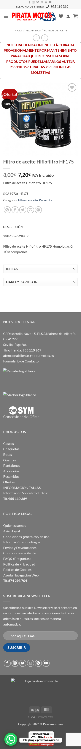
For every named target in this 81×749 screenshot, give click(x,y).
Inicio (18, 30)
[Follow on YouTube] (50, 2)
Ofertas (9, 482)
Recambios (33, 30)
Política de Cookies (17, 569)
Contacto (45, 717)
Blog (31, 717)
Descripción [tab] (13, 227)
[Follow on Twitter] (37, 2)
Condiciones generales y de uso (26, 537)
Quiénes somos (14, 525)
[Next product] (36, 37)
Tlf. (15, 498)
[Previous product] (44, 37)
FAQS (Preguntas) (17, 558)
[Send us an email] (42, 2)
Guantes (9, 460)
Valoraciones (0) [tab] (16, 235)
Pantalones (11, 465)
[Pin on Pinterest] (38, 209)
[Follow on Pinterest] (46, 2)
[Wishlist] (61, 16)
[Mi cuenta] (68, 16)
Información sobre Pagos (21, 542)
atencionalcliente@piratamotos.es (28, 355)
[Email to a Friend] (30, 209)
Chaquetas (11, 449)
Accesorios (11, 471)
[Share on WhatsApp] (7, 209)
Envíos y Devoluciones (20, 548)
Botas (7, 454)
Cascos (8, 443)
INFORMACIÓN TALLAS (22, 487)
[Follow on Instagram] (33, 2)
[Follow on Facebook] (29, 2)
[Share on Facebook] (15, 209)
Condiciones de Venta (19, 553)
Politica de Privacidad (19, 564)
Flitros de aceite (55, 30)
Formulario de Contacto (21, 361)
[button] (5, 16)
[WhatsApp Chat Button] (10, 739)
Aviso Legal (11, 531)
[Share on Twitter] (22, 209)
